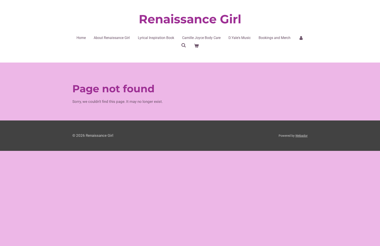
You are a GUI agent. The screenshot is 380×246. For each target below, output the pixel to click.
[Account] (301, 37)
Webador (301, 135)
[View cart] (196, 45)
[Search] (184, 45)
